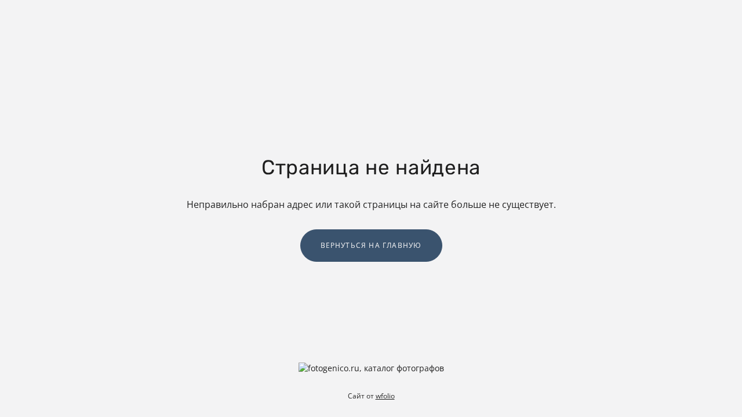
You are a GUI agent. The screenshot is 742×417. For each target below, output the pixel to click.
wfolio (385, 396)
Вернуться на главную (371, 245)
